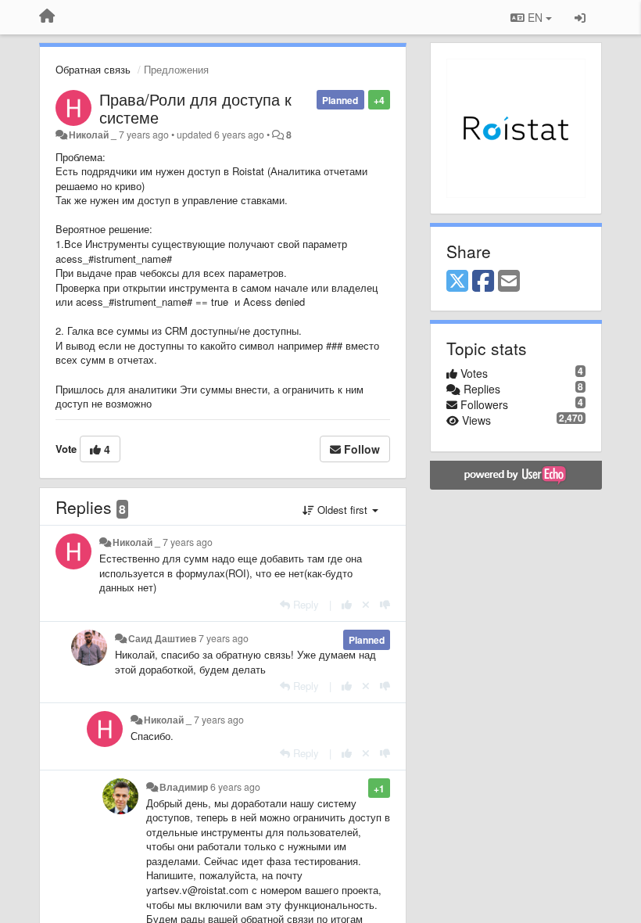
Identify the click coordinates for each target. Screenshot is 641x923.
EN (535, 17)
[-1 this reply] (385, 604)
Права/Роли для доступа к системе (195, 108)
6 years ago (235, 787)
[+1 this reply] (347, 604)
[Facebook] (483, 281)
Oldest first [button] (342, 509)
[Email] (509, 281)
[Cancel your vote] (366, 604)
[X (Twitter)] (457, 281)
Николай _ (92, 134)
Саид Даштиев (162, 638)
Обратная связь (93, 69)
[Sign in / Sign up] (580, 17)
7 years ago (188, 542)
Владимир (183, 787)
